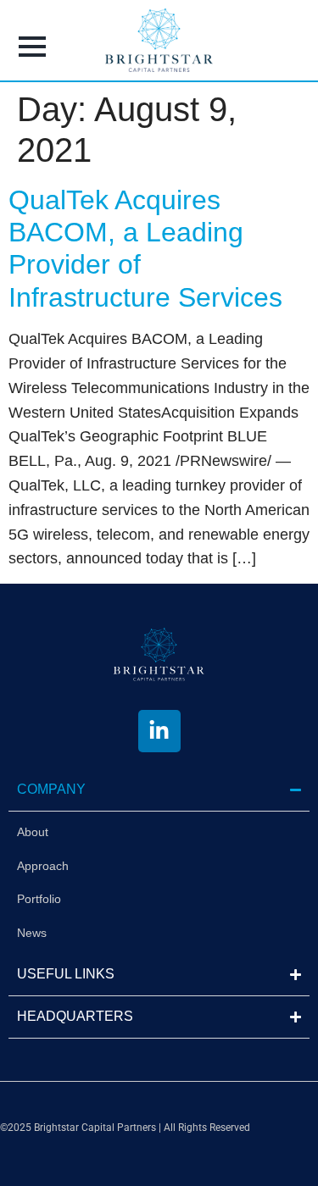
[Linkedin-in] (159, 731)
